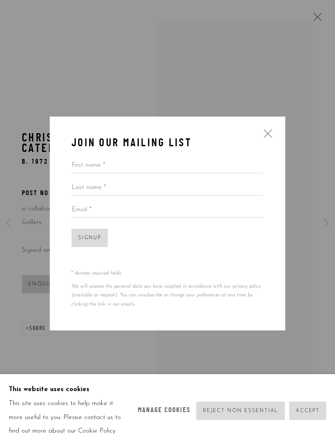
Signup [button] (89, 238)
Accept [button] (308, 410)
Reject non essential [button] (240, 410)
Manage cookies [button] (164, 410)
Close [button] (265, 137)
